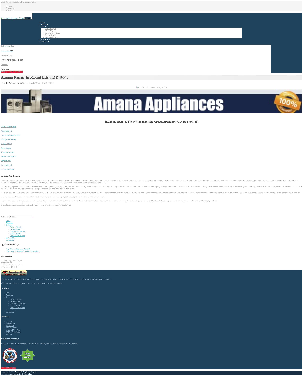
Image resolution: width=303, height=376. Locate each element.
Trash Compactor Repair (10, 135)
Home (43, 22)
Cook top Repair (7, 152)
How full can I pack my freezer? (18, 249)
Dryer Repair (50, 31)
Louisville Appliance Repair (25, 372)
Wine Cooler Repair (8, 127)
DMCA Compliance (13, 332)
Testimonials (10, 8)
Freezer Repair (6, 165)
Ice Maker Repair (7, 169)
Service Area (45, 39)
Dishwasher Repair (52, 37)
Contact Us (45, 41)
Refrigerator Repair (52, 33)
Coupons (9, 6)
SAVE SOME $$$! (8, 368)
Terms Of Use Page (13, 330)
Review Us (10, 10)
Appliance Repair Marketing (21, 374)
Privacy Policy (11, 328)
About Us (44, 24)
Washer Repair (50, 29)
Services (44, 27)
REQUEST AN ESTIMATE (12, 72)
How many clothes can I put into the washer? (22, 251)
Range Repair (50, 35)
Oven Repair (6, 148)
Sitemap (9, 334)
